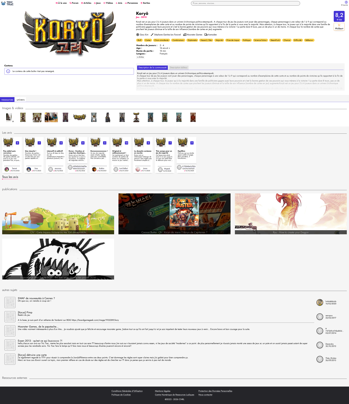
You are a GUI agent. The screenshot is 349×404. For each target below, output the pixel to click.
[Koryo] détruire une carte (32, 354)
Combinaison (178, 40)
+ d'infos (140, 57)
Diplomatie (192, 40)
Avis (118, 3)
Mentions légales (162, 391)
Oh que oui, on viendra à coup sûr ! (34, 301)
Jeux (97, 3)
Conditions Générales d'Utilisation (127, 391)
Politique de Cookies (121, 395)
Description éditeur (178, 67)
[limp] (29, 169)
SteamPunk (275, 40)
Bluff (139, 40)
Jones (145, 168)
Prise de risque (233, 40)
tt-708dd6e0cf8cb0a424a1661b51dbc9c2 (188, 168)
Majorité (219, 40)
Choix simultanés (161, 40)
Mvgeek (167, 168)
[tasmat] (6, 169)
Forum (73, 3)
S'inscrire (344, 5)
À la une (61, 3)
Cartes (148, 40)
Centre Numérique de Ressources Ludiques (174, 395)
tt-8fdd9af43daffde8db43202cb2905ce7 (80, 168)
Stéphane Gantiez (162, 34)
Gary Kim (144, 34)
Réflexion (309, 40)
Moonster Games (194, 34)
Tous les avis (10, 177)
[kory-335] (8, 142)
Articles (86, 3)
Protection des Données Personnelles (215, 391)
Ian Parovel (176, 34)
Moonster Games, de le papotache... (38, 326)
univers (21, 99)
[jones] (138, 169)
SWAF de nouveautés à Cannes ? (36, 298)
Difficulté (297, 40)
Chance (287, 40)
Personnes (131, 3)
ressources (7, 99)
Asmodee (212, 34)
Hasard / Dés (206, 40)
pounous (58, 168)
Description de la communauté (152, 67)
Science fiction (260, 40)
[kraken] (94, 169)
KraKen (101, 168)
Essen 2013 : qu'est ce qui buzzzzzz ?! (40, 340)
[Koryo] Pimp (25, 312)
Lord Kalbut (123, 168)
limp (36, 168)
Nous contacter (205, 395)
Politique (246, 40)
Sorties (145, 3)
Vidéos (108, 3)
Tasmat (14, 168)
